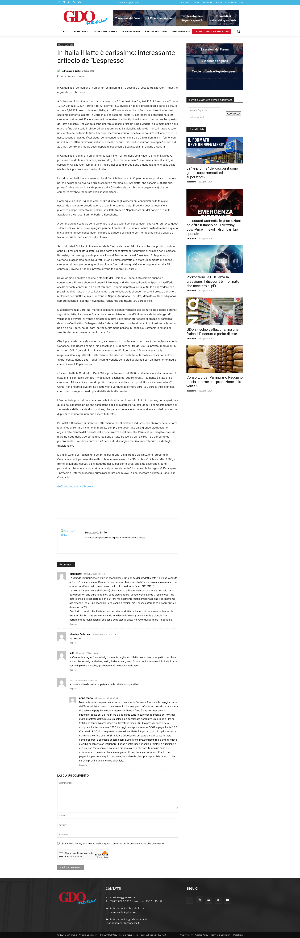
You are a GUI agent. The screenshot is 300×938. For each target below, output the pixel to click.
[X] (74, 2)
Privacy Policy (186, 934)
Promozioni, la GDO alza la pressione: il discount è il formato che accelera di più (212, 281)
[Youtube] (79, 2)
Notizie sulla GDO (65, 45)
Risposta (73, 624)
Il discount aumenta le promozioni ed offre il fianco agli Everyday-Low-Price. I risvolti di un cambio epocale (213, 227)
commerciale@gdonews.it (123, 912)
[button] (238, 31)
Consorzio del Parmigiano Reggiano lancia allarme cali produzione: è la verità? (214, 381)
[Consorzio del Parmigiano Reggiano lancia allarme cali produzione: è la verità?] (214, 359)
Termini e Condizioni (221, 934)
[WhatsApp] (174, 75)
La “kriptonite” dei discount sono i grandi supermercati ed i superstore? (213, 172)
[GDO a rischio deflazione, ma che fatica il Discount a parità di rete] (214, 311)
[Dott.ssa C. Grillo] (59, 71)
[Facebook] (59, 2)
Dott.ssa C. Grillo (72, 71)
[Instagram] (64, 2)
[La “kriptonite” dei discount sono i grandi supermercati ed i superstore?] (214, 150)
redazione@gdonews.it (122, 897)
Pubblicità (238, 934)
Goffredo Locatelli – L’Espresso (76, 486)
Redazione (191, 181)
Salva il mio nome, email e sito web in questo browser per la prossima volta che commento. (113, 843)
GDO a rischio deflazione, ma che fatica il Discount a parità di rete (212, 331)
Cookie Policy (201, 934)
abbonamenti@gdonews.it (124, 923)
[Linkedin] (69, 2)
